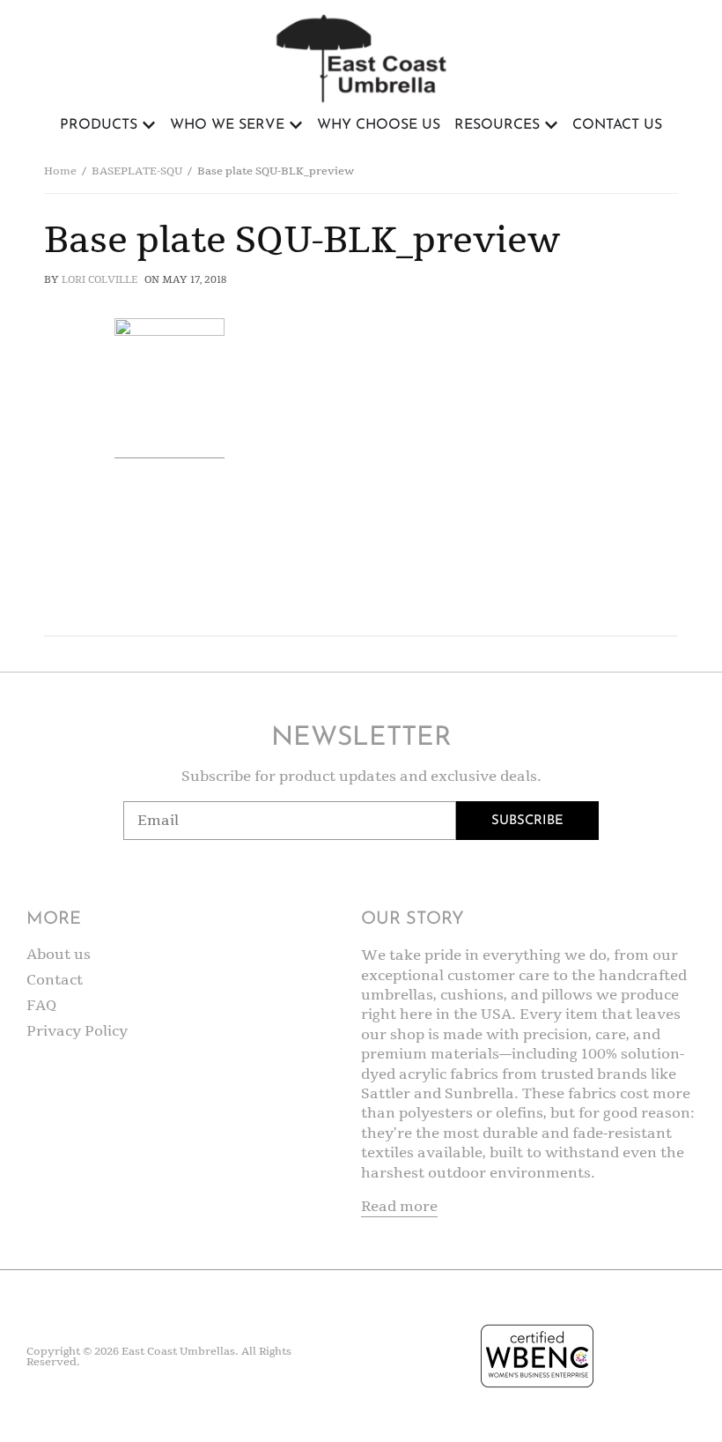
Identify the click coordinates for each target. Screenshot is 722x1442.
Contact (54, 980)
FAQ (41, 1006)
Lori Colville (99, 279)
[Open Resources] (551, 125)
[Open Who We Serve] (296, 125)
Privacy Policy (77, 1031)
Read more (399, 1206)
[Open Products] (149, 125)
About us (58, 954)
